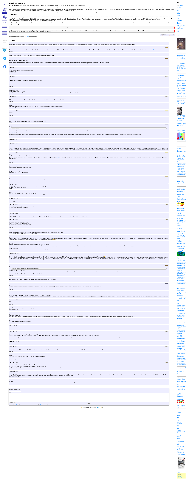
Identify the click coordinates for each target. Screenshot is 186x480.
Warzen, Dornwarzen (179, 437)
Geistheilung (4, 9)
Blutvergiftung (179, 27)
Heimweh (178, 447)
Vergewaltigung (179, 412)
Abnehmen (178, 440)
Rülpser (178, 444)
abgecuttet (57, 157)
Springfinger (178, 453)
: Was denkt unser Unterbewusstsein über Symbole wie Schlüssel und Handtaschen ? (181, 130)
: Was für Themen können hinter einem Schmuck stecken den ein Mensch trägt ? (181, 350)
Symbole (4, 14)
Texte (90, 407)
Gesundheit (4, 10)
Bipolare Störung (179, 448)
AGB (40, 404)
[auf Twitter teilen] (98, 407)
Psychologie (4, 11)
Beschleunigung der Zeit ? (180, 20)
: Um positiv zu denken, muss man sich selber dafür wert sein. (181, 316)
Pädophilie (178, 417)
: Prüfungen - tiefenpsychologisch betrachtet (181, 266)
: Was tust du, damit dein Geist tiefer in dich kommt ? (181, 263)
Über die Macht (179, 436)
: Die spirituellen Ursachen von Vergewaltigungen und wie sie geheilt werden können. (181, 55)
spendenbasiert (16, 404)
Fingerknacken (179, 422)
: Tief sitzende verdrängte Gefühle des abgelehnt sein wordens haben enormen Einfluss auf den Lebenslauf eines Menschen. (181, 160)
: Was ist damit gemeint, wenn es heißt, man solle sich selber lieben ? (181, 293)
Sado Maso (178, 428)
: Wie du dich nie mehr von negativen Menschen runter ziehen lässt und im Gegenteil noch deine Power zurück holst (181, 156)
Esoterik (5, 7)
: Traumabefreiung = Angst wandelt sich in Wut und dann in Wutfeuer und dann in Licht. (181, 359)
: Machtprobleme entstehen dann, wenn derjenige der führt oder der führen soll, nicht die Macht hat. (181, 182)
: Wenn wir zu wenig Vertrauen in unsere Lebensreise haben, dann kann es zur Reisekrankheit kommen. (181, 151)
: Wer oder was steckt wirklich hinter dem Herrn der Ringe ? (181, 323)
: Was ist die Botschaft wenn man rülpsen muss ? (181, 225)
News (4, 24)
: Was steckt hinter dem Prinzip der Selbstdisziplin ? (181, 185)
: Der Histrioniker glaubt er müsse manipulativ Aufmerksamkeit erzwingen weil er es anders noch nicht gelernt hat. (181, 383)
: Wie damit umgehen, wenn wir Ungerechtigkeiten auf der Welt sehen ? (181, 80)
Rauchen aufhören (179, 423)
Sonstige (5, 21)
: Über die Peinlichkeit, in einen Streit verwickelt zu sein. (181, 145)
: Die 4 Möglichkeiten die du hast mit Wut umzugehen (181, 397)
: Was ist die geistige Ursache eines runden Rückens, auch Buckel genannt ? (181, 368)
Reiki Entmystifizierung (180, 28)
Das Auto (178, 31)
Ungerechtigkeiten (179, 418)
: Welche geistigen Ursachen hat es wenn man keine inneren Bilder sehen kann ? (181, 123)
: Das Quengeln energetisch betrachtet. (180, 344)
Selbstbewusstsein (179, 439)
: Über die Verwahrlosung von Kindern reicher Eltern (181, 97)
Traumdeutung (5, 17)
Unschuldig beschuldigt (180, 413)
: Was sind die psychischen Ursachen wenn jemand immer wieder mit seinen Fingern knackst (181, 100)
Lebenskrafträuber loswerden (180, 452)
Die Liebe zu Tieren (179, 435)
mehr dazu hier (84, 49)
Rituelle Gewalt (179, 23)
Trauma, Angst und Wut (180, 21)
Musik (5, 20)
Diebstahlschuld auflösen (180, 445)
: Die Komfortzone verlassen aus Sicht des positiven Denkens (180, 169)
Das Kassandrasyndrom (180, 26)
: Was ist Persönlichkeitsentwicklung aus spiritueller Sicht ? (181, 148)
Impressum (87, 407)
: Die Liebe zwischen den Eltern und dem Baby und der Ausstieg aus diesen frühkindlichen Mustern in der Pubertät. (181, 237)
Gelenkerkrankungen (179, 30)
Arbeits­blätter (4, 22)
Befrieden (178, 443)
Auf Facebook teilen (180, 477)
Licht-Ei (135, 22)
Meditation (4, 15)
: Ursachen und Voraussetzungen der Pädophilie (181, 78)
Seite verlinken (179, 476)
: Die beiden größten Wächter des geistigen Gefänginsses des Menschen (181, 306)
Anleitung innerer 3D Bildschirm (181, 25)
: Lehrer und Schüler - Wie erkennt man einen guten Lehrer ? (181, 260)
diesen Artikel (14, 132)
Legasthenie (178, 427)
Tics (177, 419)
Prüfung (178, 451)
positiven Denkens (152, 49)
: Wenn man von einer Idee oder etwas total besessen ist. (181, 346)
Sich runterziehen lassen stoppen (181, 431)
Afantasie (178, 425)
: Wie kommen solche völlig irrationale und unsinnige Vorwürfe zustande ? (181, 90)
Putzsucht (178, 411)
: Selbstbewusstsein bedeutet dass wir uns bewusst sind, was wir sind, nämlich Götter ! (181, 195)
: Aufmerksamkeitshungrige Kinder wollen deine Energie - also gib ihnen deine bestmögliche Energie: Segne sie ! (181, 393)
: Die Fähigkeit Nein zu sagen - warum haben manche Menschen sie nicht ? (181, 119)
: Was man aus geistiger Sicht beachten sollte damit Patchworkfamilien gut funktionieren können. (181, 331)
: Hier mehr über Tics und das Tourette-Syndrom (181, 88)
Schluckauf (178, 432)
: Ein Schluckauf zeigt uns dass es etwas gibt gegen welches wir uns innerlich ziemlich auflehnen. (181, 164)
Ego (177, 433)
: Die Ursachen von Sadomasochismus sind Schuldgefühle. (181, 142)
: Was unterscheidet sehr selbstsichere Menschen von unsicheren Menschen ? (181, 191)
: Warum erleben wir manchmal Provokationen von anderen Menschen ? (181, 213)
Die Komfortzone (179, 434)
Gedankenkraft (5, 8)
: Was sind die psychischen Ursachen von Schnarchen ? (181, 319)
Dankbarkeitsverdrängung (180, 441)
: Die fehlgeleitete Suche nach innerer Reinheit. (181, 52)
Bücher (5, 23)
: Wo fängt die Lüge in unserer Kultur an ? (181, 375)
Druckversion (28, 36)
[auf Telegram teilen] (97, 407)
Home (84, 407)
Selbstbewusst (178, 438)
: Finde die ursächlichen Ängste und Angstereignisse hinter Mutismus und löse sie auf (181, 243)
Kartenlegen (178, 16)
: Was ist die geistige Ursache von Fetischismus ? (181, 273)
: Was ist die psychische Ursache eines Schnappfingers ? (181, 275)
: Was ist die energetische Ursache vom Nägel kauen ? (181, 308)
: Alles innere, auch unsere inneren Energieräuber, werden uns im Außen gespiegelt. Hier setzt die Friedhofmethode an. (181, 269)
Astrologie (4, 18)
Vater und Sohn (179, 426)
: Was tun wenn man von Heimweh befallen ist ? (181, 241)
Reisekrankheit (179, 430)
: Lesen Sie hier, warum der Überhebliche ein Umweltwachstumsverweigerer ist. (181, 228)
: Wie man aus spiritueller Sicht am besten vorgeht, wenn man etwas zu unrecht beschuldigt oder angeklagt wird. (181, 58)
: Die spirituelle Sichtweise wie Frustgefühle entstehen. (181, 72)
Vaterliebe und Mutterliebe (180, 446)
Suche (4, 29)
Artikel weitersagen (180, 475)
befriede (22, 84)
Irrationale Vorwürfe (179, 420)
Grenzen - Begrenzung (180, 449)
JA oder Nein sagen (179, 424)
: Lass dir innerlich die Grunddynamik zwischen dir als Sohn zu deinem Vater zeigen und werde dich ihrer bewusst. (181, 126)
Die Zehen (178, 32)
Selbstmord (178, 415)
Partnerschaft (4, 16)
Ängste (178, 10)
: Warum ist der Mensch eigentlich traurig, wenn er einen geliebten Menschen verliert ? (181, 75)
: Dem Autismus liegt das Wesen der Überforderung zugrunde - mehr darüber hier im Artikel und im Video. (181, 62)
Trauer (177, 416)
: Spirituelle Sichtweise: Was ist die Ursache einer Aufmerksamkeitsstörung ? (181, 199)
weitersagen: (94, 407)
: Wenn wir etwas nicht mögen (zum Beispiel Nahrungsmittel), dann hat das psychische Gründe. (181, 93)
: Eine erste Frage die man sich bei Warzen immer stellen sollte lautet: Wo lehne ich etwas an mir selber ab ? (181, 188)
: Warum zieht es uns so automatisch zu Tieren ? (181, 178)
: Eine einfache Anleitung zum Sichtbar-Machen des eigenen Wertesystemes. (181, 66)
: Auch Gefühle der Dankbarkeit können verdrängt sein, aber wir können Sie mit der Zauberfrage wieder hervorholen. (181, 209)
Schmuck (178, 22)
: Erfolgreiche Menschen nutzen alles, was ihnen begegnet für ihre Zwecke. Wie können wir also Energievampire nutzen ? (181, 284)
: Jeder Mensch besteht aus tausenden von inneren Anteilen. (181, 303)
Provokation (178, 442)
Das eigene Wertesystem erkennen (181, 414)
